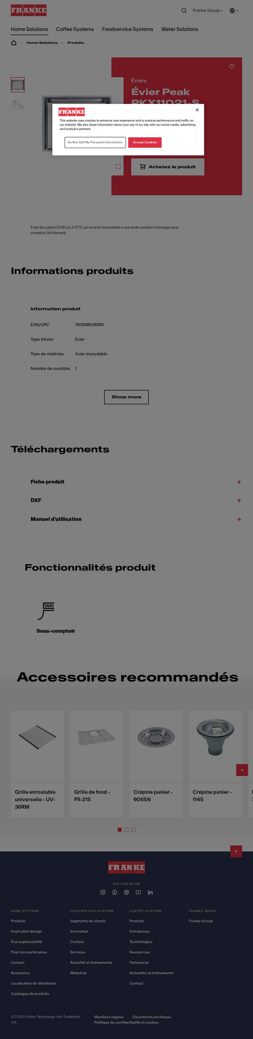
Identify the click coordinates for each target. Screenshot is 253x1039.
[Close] (197, 109)
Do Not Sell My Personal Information (95, 142)
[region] (128, 129)
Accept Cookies (145, 142)
